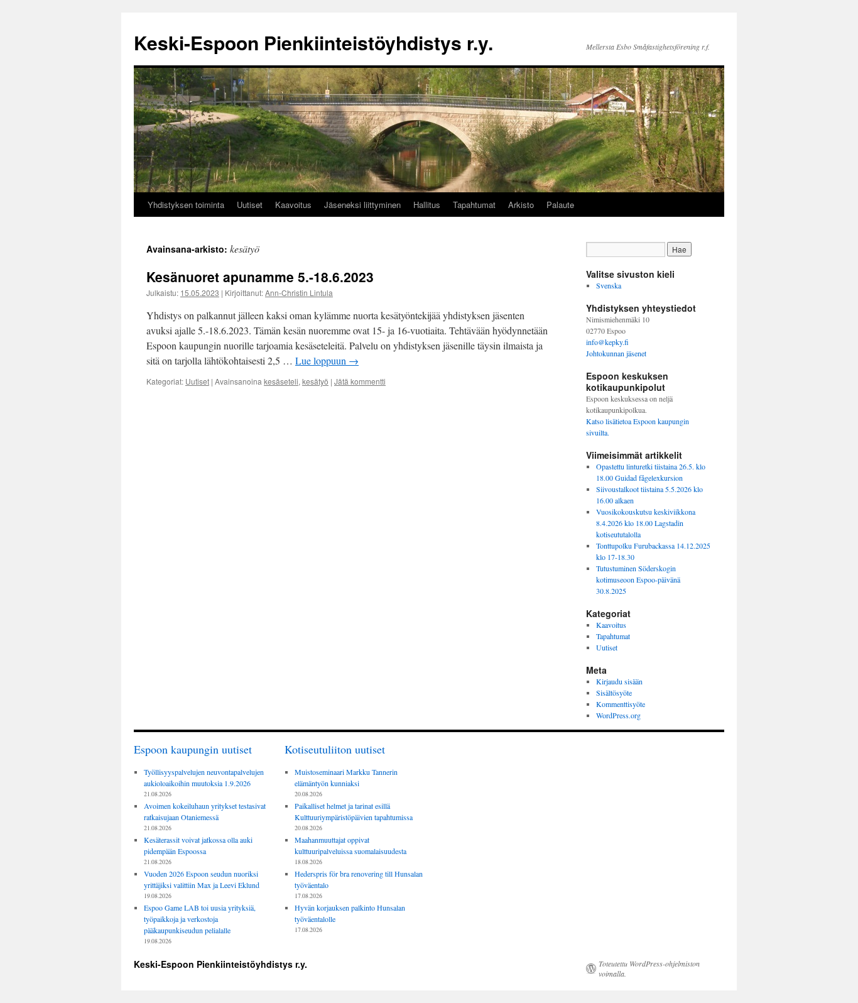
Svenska (608, 285)
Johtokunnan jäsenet (616, 353)
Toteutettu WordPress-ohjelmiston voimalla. (649, 968)
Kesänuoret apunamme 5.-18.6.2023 (260, 276)
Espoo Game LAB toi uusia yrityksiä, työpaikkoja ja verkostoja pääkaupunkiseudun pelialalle (200, 918)
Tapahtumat (474, 205)
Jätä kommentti (360, 381)
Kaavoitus (293, 205)
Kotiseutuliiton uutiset (335, 749)
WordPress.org (618, 715)
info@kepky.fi (607, 342)
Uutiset (250, 205)
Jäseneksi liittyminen (362, 205)
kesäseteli (281, 381)
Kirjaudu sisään (619, 681)
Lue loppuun (327, 360)
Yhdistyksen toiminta (186, 205)
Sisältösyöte (614, 693)
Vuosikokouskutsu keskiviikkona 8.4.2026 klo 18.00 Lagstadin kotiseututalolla (645, 523)
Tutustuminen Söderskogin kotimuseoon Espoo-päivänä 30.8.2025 (638, 579)
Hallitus (426, 205)
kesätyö (315, 381)
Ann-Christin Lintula (299, 292)
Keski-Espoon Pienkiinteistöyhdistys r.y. (313, 42)
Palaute (560, 205)
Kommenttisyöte (620, 704)
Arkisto (521, 205)
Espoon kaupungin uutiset (193, 749)
